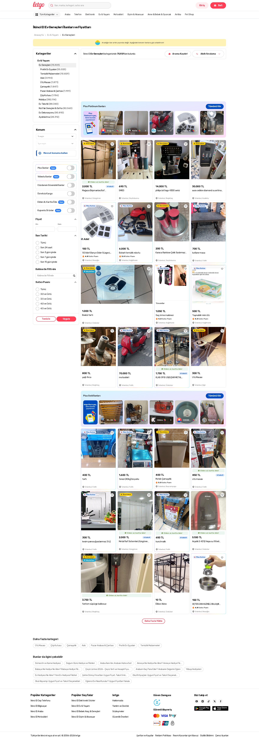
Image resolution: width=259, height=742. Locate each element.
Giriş (202, 5)
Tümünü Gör (214, 106)
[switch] (70, 167)
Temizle (46, 319)
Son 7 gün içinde (48, 257)
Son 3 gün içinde (48, 252)
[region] (153, 123)
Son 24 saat (46, 247)
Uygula (66, 319)
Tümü (43, 242)
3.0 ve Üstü (46, 294)
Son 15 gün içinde (48, 262)
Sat (220, 5)
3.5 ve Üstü (46, 299)
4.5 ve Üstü (46, 308)
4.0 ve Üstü (46, 303)
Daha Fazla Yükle (153, 621)
